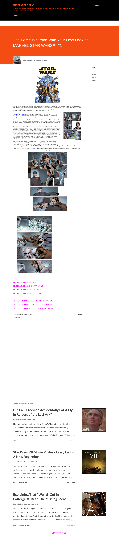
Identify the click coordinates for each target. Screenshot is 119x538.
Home (15, 15)
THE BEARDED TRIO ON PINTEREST (28, 293)
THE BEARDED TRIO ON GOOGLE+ (28, 289)
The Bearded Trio (23, 5)
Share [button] (94, 67)
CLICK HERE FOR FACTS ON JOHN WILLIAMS (33, 308)
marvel (94, 77)
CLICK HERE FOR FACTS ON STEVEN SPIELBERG (34, 301)
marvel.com (33, 148)
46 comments (24, 525)
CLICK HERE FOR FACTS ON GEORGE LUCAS (32, 304)
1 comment (23, 483)
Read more (71, 440)
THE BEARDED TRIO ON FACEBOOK (28, 282)
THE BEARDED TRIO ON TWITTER (28, 286)
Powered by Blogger (60, 533)
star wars (94, 80)
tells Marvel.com (20, 114)
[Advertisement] (44, 380)
